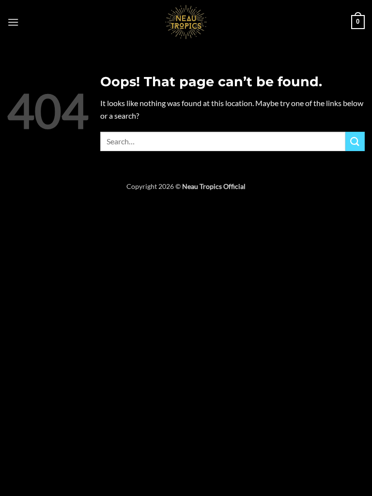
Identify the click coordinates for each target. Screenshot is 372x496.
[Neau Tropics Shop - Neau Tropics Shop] (186, 22)
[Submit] (355, 141)
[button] (13, 22)
